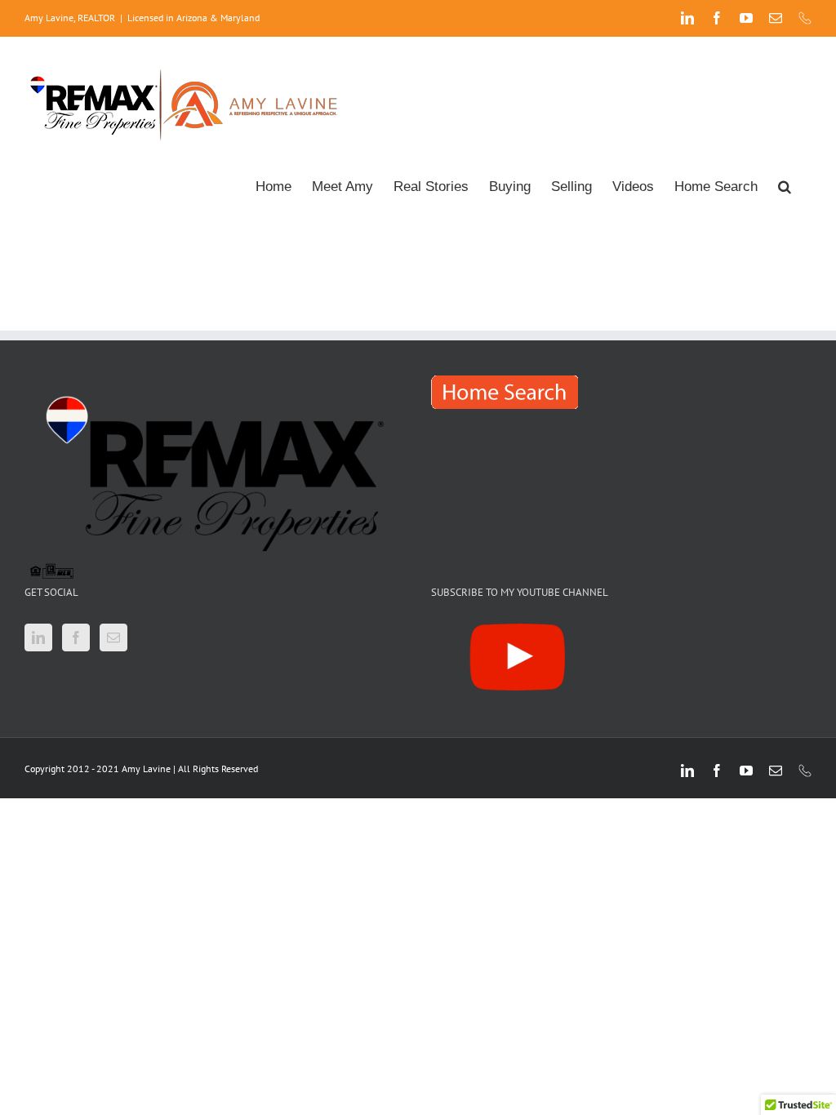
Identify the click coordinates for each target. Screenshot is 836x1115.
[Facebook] (76, 637)
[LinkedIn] (38, 637)
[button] (784, 185)
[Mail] (113, 637)
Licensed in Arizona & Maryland (193, 17)
